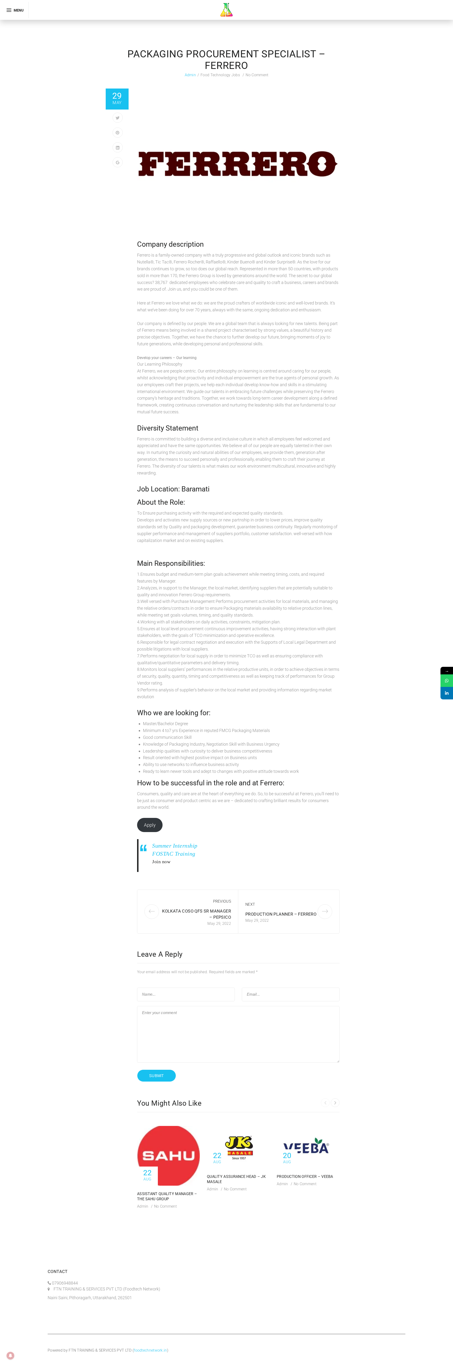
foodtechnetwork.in (150, 1350)
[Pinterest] (118, 132)
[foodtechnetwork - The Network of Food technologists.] (226, 9)
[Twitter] (118, 118)
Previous (222, 901)
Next (250, 904)
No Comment (257, 75)
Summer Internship (174, 846)
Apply (150, 825)
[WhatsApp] (446, 680)
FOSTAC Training (173, 854)
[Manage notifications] (10, 1355)
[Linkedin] (446, 693)
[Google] (118, 162)
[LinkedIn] (118, 147)
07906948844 (65, 1283)
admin (190, 75)
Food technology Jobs (220, 75)
